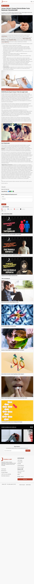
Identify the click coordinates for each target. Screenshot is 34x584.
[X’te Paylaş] (10, 191)
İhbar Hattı (25, 479)
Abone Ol (27, 450)
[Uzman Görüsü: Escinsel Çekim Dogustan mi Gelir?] (17, 290)
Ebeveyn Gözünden (21, 467)
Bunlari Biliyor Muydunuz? (5, 475)
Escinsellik (19, 463)
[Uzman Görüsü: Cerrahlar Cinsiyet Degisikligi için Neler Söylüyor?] (17, 362)
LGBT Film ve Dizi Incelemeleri (6, 474)
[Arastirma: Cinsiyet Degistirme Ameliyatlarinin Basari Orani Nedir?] (17, 338)
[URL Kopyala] (13, 191)
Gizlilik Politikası (28, 484)
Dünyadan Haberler (4, 472)
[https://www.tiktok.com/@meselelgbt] (20, 476)
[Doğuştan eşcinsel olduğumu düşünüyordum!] (17, 265)
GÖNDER (3, 204)
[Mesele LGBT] (4, 1)
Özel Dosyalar (3, 468)
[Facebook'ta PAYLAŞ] (8, 191)
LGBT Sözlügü (20, 460)
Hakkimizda (19, 472)
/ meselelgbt (4, 210)
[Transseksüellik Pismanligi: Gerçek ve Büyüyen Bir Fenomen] (17, 410)
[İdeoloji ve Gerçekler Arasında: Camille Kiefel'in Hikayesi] (17, 245)
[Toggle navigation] (33, 1)
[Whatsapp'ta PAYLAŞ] (11, 191)
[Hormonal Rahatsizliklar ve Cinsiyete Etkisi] (17, 314)
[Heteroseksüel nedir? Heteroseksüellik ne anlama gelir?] (17, 224)
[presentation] (30, 427)
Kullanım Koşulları (22, 484)
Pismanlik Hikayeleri (21, 465)
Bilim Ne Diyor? (6, 5)
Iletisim (19, 474)
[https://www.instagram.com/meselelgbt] (23, 476)
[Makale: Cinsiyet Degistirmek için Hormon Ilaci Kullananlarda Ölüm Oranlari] (17, 386)
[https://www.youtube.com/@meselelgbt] (21, 476)
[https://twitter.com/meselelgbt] (19, 476)
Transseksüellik (20, 461)
